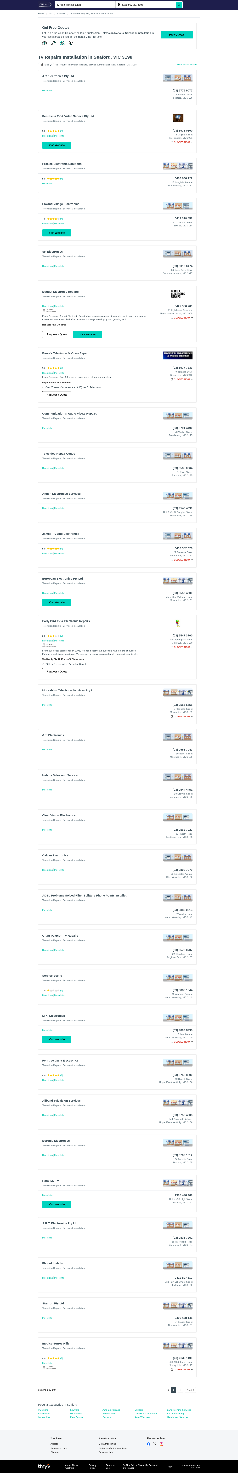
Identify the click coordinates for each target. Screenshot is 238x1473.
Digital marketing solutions (112, 1448)
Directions (47, 135)
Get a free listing (107, 1443)
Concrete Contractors (146, 1413)
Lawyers (74, 1410)
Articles (54, 1443)
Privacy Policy (92, 1466)
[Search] (179, 5)
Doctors (106, 1417)
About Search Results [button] (187, 64)
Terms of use (110, 1466)
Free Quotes (177, 34)
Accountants (108, 1413)
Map (47, 64)
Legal (169, 1466)
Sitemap (55, 1452)
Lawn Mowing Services (179, 1410)
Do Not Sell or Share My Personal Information (140, 1466)
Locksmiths (44, 1417)
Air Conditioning (175, 1413)
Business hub (106, 1452)
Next (189, 1390)
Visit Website (57, 145)
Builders (139, 1410)
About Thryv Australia (71, 1466)
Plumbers (43, 1410)
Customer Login (59, 1448)
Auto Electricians (111, 1410)
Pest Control (76, 1417)
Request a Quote (57, 334)
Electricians (44, 1413)
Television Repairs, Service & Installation (63, 81)
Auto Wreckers (142, 1417)
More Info (47, 90)
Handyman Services (177, 1417)
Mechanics (76, 1413)
